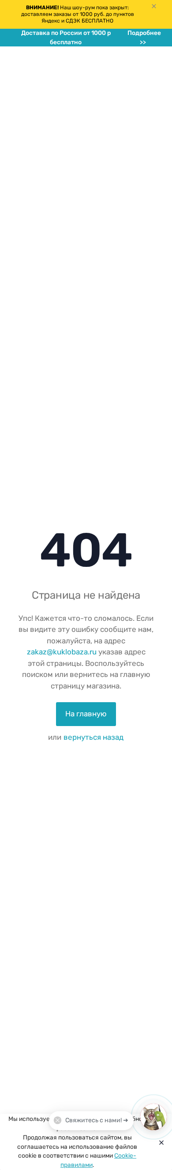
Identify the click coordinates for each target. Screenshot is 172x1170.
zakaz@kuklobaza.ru (62, 651)
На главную (86, 713)
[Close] (159, 1142)
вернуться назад (93, 737)
